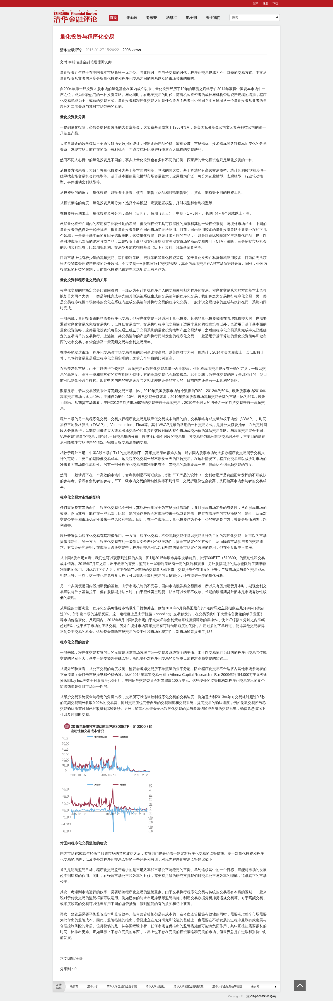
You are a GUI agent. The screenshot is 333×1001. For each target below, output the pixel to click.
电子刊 (191, 17)
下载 (275, 3)
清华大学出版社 (155, 986)
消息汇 (171, 17)
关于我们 (213, 17)
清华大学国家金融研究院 (188, 986)
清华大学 (92, 986)
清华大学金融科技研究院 (227, 986)
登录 (255, 3)
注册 (265, 3)
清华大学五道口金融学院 (122, 986)
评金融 (131, 17)
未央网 (255, 986)
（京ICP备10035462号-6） (261, 996)
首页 (113, 17)
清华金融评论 (71, 50)
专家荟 (151, 17)
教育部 (74, 986)
